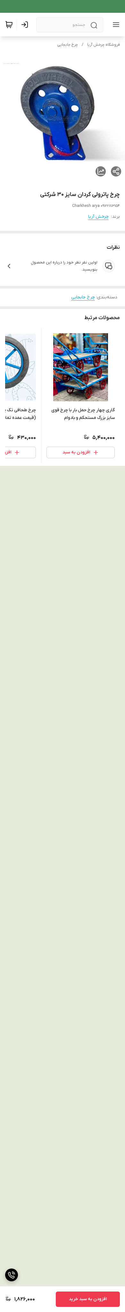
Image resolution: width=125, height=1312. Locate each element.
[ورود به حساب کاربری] (26, 24)
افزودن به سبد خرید (88, 1299)
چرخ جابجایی (67, 44)
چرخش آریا (98, 217)
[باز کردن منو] (115, 25)
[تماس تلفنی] (11, 1275)
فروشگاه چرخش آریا (103, 44)
